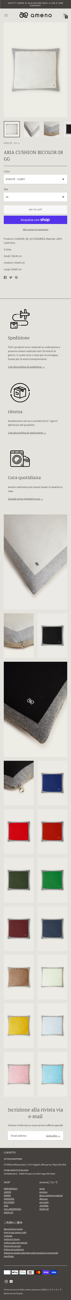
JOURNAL (44, 1205)
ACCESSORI (9, 1202)
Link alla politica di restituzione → (27, 432)
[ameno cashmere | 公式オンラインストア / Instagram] (6, 1281)
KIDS (6, 1205)
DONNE (7, 1195)
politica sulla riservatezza (15, 1242)
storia (42, 1188)
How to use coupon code (15, 1232)
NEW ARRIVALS (10, 1188)
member (43, 1192)
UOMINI (7, 1192)
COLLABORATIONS (12, 1209)
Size (6, 189)
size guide (44, 1202)
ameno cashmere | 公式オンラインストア (43, 1289)
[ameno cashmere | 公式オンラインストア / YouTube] (11, 1281)
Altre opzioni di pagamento (35, 229)
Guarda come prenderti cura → (25, 498)
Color (7, 171)
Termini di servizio (12, 1246)
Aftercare (43, 1198)
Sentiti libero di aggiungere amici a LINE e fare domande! (35, 4)
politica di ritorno (12, 1239)
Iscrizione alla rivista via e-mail (35, 1112)
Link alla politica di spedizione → (26, 366)
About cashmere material (51, 1195)
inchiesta (8, 1235)
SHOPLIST (8, 1212)
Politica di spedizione (14, 1249)
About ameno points (13, 1228)
